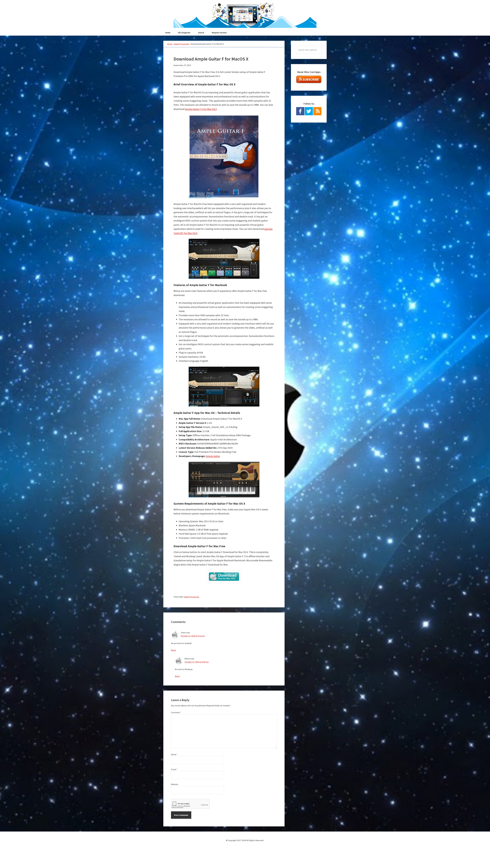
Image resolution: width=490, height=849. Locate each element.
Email (174, 769)
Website (174, 784)
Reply (173, 650)
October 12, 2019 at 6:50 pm (197, 662)
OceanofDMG (245, 15)
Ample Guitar (213, 456)
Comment (176, 712)
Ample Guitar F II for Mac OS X (201, 109)
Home (170, 44)
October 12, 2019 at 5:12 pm (193, 636)
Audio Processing (181, 44)
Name (174, 754)
